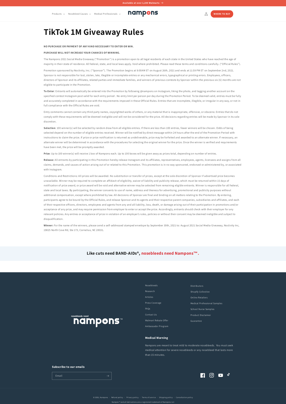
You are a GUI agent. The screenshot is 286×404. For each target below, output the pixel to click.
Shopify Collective (200, 291)
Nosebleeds (151, 285)
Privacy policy (132, 397)
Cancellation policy (184, 397)
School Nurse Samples (203, 309)
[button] (58, 13)
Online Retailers (199, 297)
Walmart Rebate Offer (156, 320)
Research (150, 291)
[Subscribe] (107, 376)
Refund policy (117, 397)
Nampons (104, 397)
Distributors (197, 285)
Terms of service (149, 397)
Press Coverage (153, 302)
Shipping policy (166, 397)
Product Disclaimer (201, 315)
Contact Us (151, 314)
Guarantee (196, 320)
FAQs (147, 308)
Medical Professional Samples (206, 303)
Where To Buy (222, 13)
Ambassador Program (156, 326)
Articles (149, 296)
